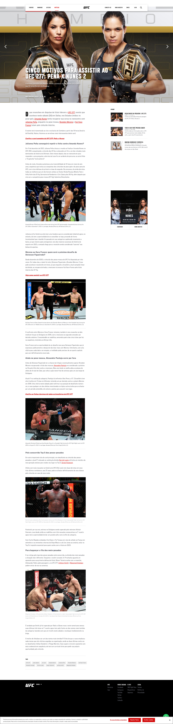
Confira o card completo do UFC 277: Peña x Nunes (44, 139)
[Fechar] (170, 720)
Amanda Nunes (40, 119)
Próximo (166, 46)
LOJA (135, 7)
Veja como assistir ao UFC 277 (37, 275)
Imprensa (130, 693)
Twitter (120, 698)
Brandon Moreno (66, 122)
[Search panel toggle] (141, 8)
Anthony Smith (63, 563)
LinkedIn (120, 700)
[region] (86, 720)
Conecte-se (108, 7)
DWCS (127, 7)
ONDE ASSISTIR (119, 7)
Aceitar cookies (148, 720)
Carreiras (110, 687)
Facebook (120, 687)
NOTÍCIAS (56, 7)
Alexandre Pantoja (60, 366)
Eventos (31, 7)
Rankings (39, 7)
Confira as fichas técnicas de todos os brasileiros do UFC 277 (49, 394)
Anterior (6, 46)
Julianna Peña (31, 122)
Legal (139, 685)
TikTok (119, 695)
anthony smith (60, 665)
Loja (109, 690)
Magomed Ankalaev (76, 563)
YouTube (120, 693)
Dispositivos (131, 690)
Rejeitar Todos (134, 720)
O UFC (129, 685)
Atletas (48, 7)
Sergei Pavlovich (67, 463)
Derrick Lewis (64, 460)
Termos (140, 687)
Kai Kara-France (82, 662)
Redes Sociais (122, 685)
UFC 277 (71, 112)
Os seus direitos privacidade (118, 720)
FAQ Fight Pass (132, 687)
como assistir (36, 662)
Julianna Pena (62, 662)
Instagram (120, 690)
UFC (109, 685)
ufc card (44, 662)
